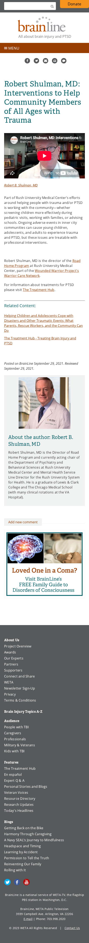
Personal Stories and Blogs (25, 786)
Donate (74, 4)
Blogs (8, 822)
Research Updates (19, 804)
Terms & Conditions (20, 700)
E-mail (28, 919)
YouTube (26, 882)
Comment (64, 60)
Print (55, 60)
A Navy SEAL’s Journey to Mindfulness (34, 840)
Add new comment (23, 522)
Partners (11, 664)
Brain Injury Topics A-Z (23, 711)
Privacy (10, 694)
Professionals (15, 739)
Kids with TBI (14, 751)
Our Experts (13, 658)
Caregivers (12, 733)
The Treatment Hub (38, 289)
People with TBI (16, 727)
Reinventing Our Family (22, 864)
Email (45, 60)
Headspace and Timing (22, 846)
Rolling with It (15, 870)
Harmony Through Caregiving (28, 834)
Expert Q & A (14, 780)
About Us (11, 640)
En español (13, 774)
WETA (8, 682)
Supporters (13, 670)
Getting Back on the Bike (23, 828)
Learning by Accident (21, 852)
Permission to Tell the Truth (26, 858)
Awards (10, 652)
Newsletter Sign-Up (19, 688)
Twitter (36, 60)
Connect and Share (19, 676)
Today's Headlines (18, 810)
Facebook (27, 60)
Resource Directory (19, 798)
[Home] (44, 28)
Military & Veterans (19, 745)
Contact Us (72, 928)
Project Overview (17, 646)
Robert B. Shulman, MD (21, 185)
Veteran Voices (16, 792)
